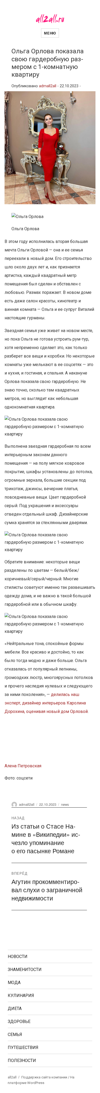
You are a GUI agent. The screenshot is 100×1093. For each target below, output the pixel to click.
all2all (12, 1077)
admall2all (47, 86)
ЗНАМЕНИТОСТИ (25, 969)
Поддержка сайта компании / (45, 1077)
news (65, 804)
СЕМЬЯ (15, 1034)
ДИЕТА (15, 1008)
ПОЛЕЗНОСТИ (22, 1060)
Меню (50, 33)
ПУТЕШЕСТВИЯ (23, 1047)
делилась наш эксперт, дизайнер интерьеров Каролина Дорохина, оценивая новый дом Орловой (46, 703)
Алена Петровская (23, 765)
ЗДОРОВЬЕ (19, 1021)
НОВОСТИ (17, 956)
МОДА (14, 982)
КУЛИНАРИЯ (21, 995)
